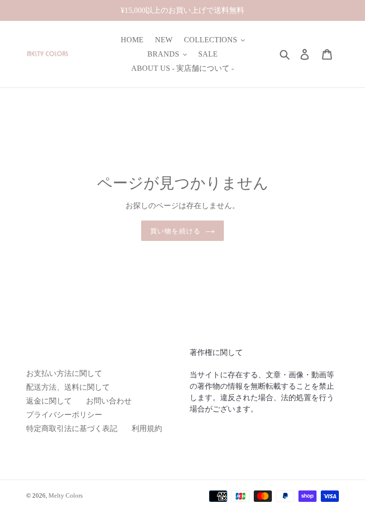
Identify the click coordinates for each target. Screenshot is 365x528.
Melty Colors (65, 495)
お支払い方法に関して (64, 373)
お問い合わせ (109, 401)
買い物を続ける (175, 231)
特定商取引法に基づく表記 (71, 428)
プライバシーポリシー (64, 415)
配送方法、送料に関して (68, 387)
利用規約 (147, 428)
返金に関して (49, 401)
